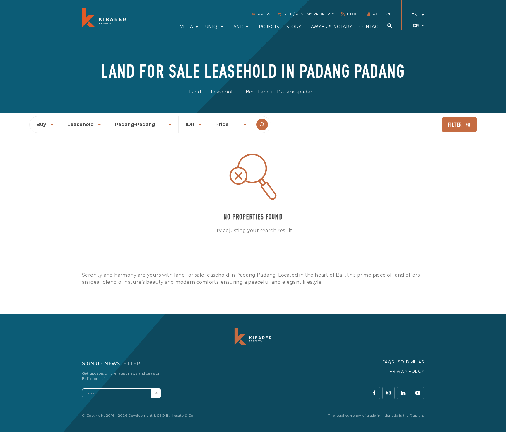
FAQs (388, 361)
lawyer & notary (330, 26)
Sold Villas (411, 361)
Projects (267, 26)
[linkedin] (403, 393)
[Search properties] (389, 25)
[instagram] (388, 393)
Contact (370, 26)
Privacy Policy (407, 371)
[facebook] (374, 393)
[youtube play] (418, 393)
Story (293, 26)
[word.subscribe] (156, 393)
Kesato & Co (182, 415)
